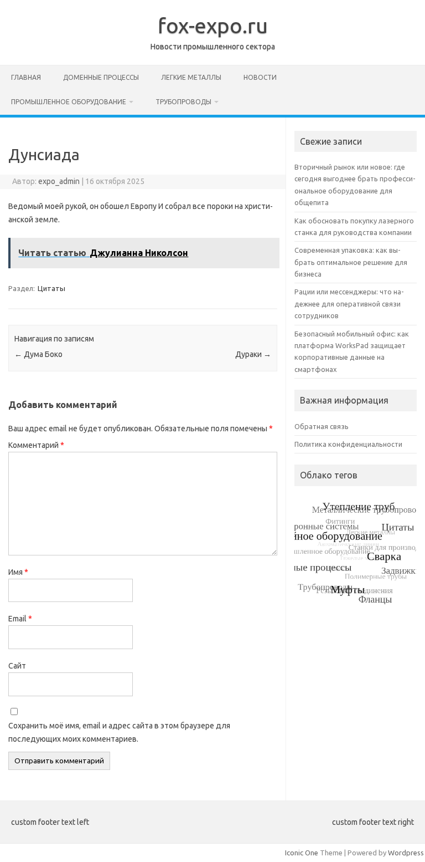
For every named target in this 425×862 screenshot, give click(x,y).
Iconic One (301, 852)
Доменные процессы (101, 77)
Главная (26, 77)
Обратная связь (321, 426)
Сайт (17, 665)
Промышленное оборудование (68, 101)
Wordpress (406, 852)
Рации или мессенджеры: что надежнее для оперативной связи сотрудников (349, 303)
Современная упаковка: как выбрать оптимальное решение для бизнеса (350, 262)
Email (20, 618)
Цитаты (51, 288)
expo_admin (59, 181)
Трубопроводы (183, 101)
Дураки (253, 354)
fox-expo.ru (213, 25)
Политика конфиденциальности (348, 444)
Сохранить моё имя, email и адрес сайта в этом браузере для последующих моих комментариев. (119, 732)
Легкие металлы (191, 77)
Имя (18, 572)
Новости (260, 77)
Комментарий (36, 445)
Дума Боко (38, 354)
